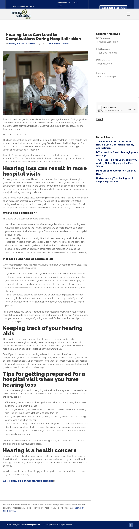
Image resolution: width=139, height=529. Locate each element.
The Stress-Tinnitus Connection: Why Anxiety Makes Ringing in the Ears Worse (116, 163)
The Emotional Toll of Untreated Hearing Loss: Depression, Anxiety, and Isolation (115, 144)
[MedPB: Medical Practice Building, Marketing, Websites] (34, 525)
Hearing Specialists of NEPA (21, 43)
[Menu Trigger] (128, 14)
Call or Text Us (113, 8)
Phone (103, 60)
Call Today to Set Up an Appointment (28, 480)
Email (103, 49)
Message (100, 73)
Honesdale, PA (63, 3)
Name (103, 38)
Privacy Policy (11, 525)
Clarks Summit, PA (20, 6)
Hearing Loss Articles (59, 43)
